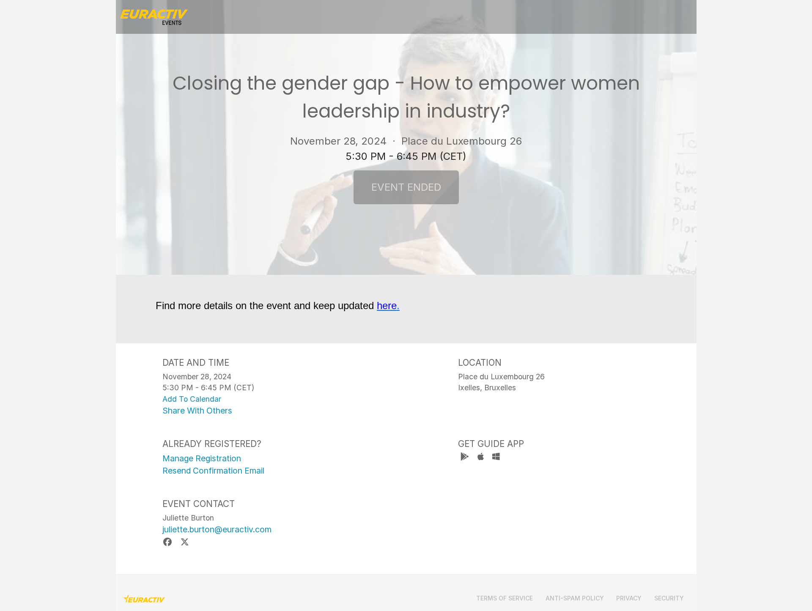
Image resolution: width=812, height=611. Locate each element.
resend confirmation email (213, 471)
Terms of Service (504, 598)
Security (669, 598)
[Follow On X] (185, 542)
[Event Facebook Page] (169, 542)
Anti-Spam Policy (575, 598)
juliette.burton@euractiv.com (217, 529)
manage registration (201, 458)
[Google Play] (466, 457)
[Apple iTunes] (481, 457)
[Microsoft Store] (496, 457)
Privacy (629, 598)
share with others (197, 411)
